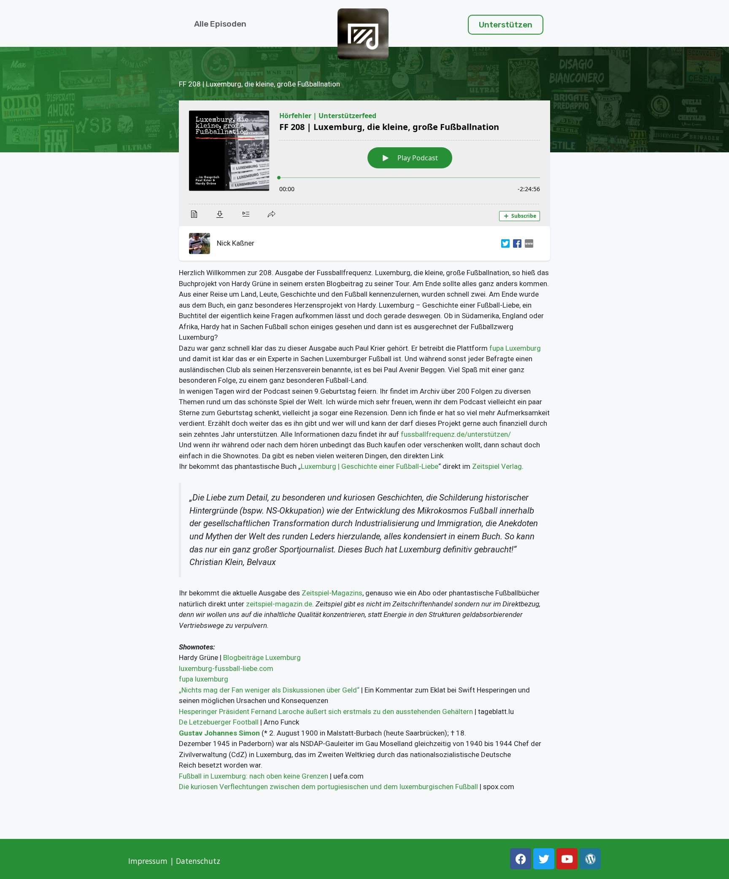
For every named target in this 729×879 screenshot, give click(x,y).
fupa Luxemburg (515, 348)
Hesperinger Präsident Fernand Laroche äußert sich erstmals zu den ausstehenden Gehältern (326, 711)
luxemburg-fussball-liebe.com (226, 668)
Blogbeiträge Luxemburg (262, 657)
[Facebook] (515, 243)
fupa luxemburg (203, 679)
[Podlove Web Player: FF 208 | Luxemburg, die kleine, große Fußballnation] (364, 163)
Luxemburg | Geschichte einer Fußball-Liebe (369, 466)
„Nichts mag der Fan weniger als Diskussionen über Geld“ (269, 690)
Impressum (147, 861)
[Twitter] (504, 243)
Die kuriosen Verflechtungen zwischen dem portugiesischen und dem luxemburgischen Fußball (328, 786)
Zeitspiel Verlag (497, 466)
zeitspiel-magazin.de (279, 604)
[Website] (527, 243)
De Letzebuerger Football (219, 722)
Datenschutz (199, 861)
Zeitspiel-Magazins (332, 593)
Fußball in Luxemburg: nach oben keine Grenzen (253, 776)
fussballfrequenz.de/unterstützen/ (456, 434)
